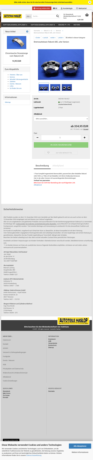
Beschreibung (42, 165)
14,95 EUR (16, 61)
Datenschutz (52, 345)
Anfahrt (5, 348)
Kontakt (5, 344)
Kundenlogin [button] (67, 8)
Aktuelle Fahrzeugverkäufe (19, 79)
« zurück (45, 38)
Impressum (7, 340)
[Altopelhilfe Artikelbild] (61, 64)
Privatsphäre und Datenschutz (13, 369)
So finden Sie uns (16, 88)
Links (11, 86)
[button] (55, 8)
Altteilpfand (58, 165)
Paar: (35, 133)
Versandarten (52, 343)
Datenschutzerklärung (33, 455)
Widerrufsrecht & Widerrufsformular (15, 373)
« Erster (37, 38)
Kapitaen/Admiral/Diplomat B (43, 25)
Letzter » (61, 38)
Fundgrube (6, 356)
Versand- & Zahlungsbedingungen (14, 352)
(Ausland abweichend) (65, 104)
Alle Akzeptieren (80, 446)
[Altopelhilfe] (12, 16)
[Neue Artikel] (27, 31)
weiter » (53, 38)
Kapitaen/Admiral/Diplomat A (15, 25)
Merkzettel (82, 8)
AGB (4, 364)
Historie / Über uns (16, 75)
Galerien (12, 81)
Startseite (51, 391)
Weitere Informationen (80, 452)
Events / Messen (15, 84)
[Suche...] (57, 16)
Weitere (77, 25)
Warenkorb (6, 391)
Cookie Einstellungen (10, 381)
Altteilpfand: (38, 114)
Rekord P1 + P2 (64, 25)
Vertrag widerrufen (42, 8)
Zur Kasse (6, 395)
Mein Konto (6, 393)
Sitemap (8, 102)
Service (12, 77)
